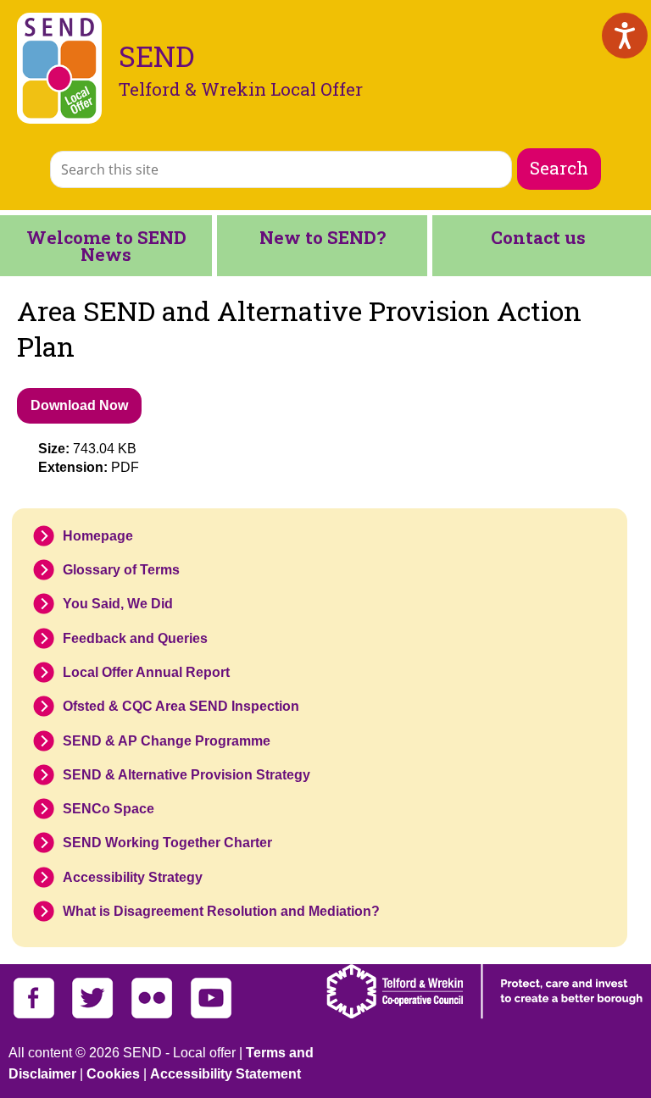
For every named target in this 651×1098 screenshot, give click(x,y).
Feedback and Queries (135, 638)
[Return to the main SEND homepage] (59, 68)
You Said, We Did (118, 603)
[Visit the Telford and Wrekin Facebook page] (33, 1014)
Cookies (113, 1074)
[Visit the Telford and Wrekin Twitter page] (93, 1014)
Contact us (538, 237)
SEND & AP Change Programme (166, 741)
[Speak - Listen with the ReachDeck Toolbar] (625, 35)
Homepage (98, 536)
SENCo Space (108, 808)
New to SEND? (322, 237)
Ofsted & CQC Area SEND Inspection (181, 706)
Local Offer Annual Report (146, 672)
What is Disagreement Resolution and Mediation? (221, 911)
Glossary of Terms (121, 570)
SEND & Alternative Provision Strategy (186, 775)
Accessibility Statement (225, 1074)
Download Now (79, 405)
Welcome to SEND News (106, 246)
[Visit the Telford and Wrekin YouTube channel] (211, 1014)
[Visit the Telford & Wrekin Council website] (484, 1014)
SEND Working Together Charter (167, 842)
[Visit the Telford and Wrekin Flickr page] (151, 1014)
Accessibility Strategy (133, 877)
